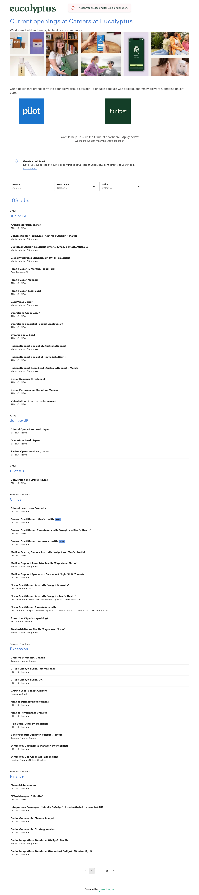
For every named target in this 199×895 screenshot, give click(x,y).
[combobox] (57, 188)
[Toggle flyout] (94, 187)
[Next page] (113, 871)
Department (63, 184)
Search (16, 184)
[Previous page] (85, 871)
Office (105, 184)
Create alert (30, 168)
